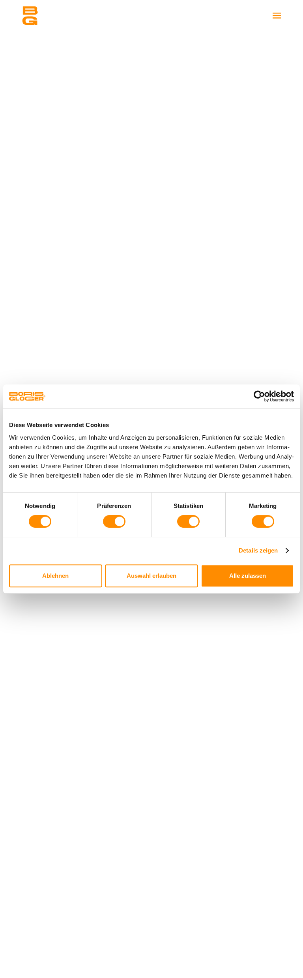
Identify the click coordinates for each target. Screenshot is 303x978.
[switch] (114, 521)
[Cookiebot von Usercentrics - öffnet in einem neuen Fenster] (259, 396)
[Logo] (61, 16)
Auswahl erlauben (151, 575)
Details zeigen (258, 550)
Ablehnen (55, 575)
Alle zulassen (247, 575)
